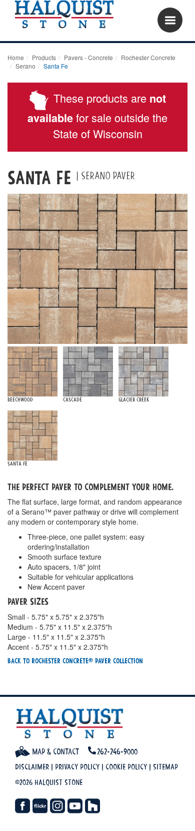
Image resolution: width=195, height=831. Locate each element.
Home (16, 57)
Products (44, 57)
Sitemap (165, 766)
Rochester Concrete (148, 57)
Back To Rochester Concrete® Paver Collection (75, 660)
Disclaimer (32, 766)
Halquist (68, 15)
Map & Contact (54, 751)
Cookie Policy (126, 766)
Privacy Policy (77, 766)
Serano (26, 66)
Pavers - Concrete (88, 57)
